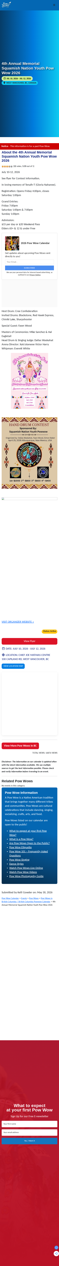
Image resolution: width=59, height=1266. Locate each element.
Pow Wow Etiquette (20, 847)
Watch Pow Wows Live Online (26, 868)
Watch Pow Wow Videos (23, 872)
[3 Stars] (7, 166)
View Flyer (29, 641)
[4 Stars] (9, 166)
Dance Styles (16, 864)
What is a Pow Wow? (21, 839)
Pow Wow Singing (19, 860)
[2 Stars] (5, 166)
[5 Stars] (11, 166)
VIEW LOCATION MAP (13, 666)
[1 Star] (3, 166)
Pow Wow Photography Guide (26, 876)
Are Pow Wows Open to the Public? (29, 843)
